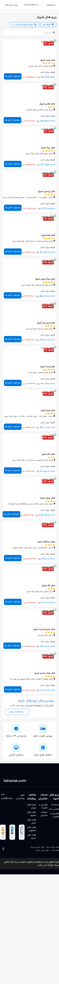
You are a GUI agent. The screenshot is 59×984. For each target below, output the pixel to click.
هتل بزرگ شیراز (53, 847)
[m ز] (51, 5)
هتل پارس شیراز (42, 850)
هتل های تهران (31, 806)
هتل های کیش (31, 821)
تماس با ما (54, 809)
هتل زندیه (55, 850)
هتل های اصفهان (31, 829)
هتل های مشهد (31, 814)
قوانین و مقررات (55, 815)
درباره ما (55, 804)
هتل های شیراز (31, 836)
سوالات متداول (44, 814)
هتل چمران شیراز (37, 847)
